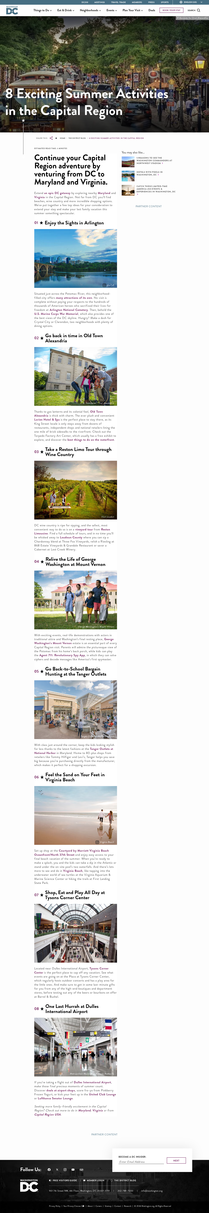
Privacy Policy (55, 1206)
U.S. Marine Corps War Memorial (56, 314)
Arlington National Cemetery (69, 310)
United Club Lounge (102, 1094)
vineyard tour (84, 529)
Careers (99, 1206)
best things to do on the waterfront (91, 440)
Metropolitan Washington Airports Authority (92, 1073)
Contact (117, 1206)
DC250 (85, 2)
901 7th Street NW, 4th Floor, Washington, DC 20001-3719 (79, 1190)
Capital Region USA (47, 1114)
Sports (165, 2)
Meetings (99, 2)
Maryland (104, 193)
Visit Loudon (107, 516)
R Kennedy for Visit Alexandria (192, 18)
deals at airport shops (60, 1090)
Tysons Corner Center (103, 959)
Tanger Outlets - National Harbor (97, 736)
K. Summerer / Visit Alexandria (98, 403)
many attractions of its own (74, 298)
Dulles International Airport (92, 1082)
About (90, 1206)
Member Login (95, 1181)
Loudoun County (71, 537)
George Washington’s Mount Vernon (96, 626)
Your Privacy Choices (72, 1206)
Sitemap (108, 1206)
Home (62, 138)
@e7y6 (110, 285)
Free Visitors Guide (65, 1181)
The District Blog (77, 138)
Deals (151, 10)
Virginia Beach (107, 842)
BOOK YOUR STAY (171, 10)
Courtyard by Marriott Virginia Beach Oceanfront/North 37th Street (71, 853)
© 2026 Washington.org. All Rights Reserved (152, 1206)
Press (151, 2)
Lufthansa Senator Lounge (55, 1098)
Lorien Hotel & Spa (47, 419)
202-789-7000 (126, 1190)
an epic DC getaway (57, 193)
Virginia (39, 197)
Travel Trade (118, 2)
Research (127, 1206)
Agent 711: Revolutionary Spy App (62, 655)
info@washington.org (151, 1190)
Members (137, 2)
